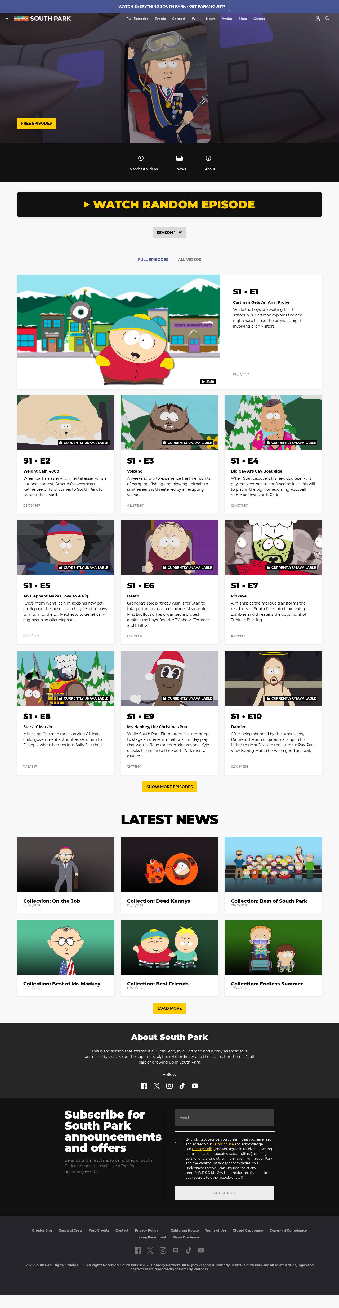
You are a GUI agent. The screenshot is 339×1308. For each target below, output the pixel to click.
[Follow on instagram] (169, 1086)
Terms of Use (223, 1144)
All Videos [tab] (189, 259)
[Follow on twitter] (157, 1086)
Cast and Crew (70, 1230)
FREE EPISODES (36, 123)
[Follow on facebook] (144, 1086)
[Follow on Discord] (175, 1250)
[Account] (317, 18)
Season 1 (166, 232)
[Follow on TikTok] (182, 1086)
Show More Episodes (169, 786)
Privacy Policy (203, 1149)
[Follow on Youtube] (195, 1086)
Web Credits (99, 1230)
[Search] (327, 18)
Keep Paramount (152, 1237)
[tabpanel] (169, 528)
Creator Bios (42, 1230)
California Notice (185, 1230)
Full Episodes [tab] (153, 259)
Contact (121, 1230)
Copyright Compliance (288, 1230)
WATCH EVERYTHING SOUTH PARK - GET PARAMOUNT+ (171, 6)
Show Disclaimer (187, 1237)
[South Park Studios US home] (42, 19)
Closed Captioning (248, 1230)
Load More (170, 1008)
